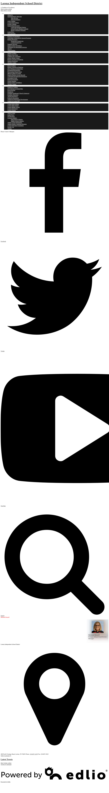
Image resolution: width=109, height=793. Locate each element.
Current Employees (16, 42)
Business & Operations (13, 36)
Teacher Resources (12, 96)
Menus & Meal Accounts (14, 73)
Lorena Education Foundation (15, 125)
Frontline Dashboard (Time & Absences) (18, 93)
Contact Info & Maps (13, 22)
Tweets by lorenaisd (6, 764)
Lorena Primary (11, 110)
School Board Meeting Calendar (19, 29)
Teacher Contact (11, 62)
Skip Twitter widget (6, 763)
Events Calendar (11, 24)
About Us (10, 15)
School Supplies (11, 81)
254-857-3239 (34, 754)
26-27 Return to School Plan (15, 69)
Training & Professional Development (17, 99)
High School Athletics (17, 119)
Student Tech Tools (12, 55)
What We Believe (15, 19)
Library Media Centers (13, 58)
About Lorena (11, 113)
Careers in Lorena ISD (13, 101)
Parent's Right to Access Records (16, 75)
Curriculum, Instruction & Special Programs (19, 38)
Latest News (10, 32)
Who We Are (14, 18)
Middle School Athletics (17, 121)
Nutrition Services (12, 44)
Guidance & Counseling (14, 56)
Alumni (9, 128)
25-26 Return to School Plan (15, 89)
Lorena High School (12, 105)
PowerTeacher (11, 90)
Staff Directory (11, 33)
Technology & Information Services (17, 47)
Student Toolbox (11, 53)
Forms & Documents (13, 98)
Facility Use (10, 127)
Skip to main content (6, 9)
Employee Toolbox (12, 87)
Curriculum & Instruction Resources (17, 76)
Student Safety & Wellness (14, 46)
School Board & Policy (13, 26)
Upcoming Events (12, 78)
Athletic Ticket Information (14, 122)
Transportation (11, 50)
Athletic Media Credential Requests (17, 124)
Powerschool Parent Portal (14, 72)
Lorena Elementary (12, 108)
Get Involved (11, 116)
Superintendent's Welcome (14, 16)
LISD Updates (11, 21)
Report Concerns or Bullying (15, 59)
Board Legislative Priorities (18, 30)
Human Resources (12, 39)
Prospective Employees (17, 41)
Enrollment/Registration (13, 70)
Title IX (9, 49)
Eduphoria (10, 92)
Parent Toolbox (11, 65)
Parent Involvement (12, 79)
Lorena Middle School (13, 107)
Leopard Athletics (12, 118)
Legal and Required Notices (18, 27)
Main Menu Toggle (6, 10)
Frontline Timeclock (12, 95)
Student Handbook (12, 61)
